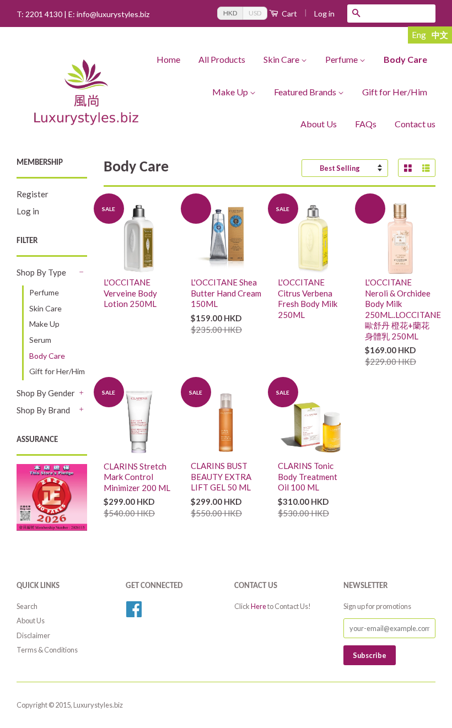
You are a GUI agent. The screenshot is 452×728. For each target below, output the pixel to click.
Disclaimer (33, 635)
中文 (440, 35)
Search (27, 606)
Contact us (415, 123)
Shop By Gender (46, 393)
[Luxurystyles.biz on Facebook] (134, 612)
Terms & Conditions (47, 649)
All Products (221, 59)
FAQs (365, 123)
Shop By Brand (43, 410)
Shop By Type (41, 272)
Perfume (341, 59)
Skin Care (281, 59)
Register (33, 194)
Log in (324, 13)
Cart (289, 13)
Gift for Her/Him (394, 92)
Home (168, 59)
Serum (40, 339)
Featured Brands (305, 92)
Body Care (405, 59)
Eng (419, 35)
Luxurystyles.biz (98, 704)
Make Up (230, 92)
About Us (318, 123)
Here (258, 606)
